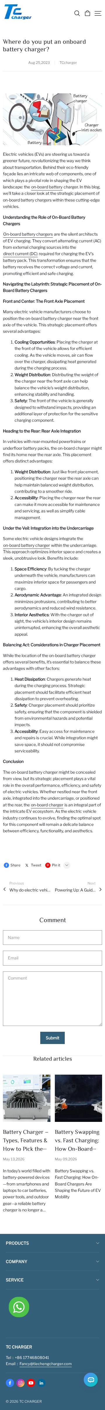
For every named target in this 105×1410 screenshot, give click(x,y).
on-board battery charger (26, 545)
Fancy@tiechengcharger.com (46, 1363)
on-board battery (46, 186)
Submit (52, 1037)
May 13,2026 (13, 1159)
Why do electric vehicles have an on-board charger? (29, 889)
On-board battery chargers (28, 234)
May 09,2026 (66, 1159)
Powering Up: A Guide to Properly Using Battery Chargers (75, 889)
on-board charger (47, 804)
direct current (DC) (20, 253)
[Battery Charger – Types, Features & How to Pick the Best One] (26, 1098)
